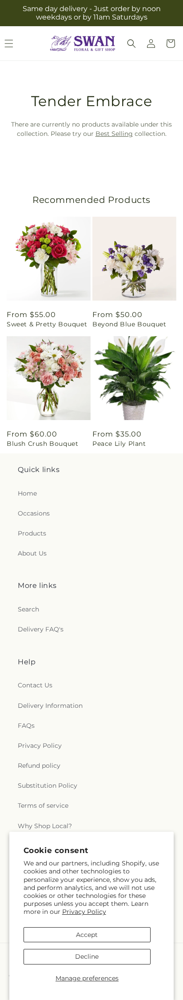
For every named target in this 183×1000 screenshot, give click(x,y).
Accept (87, 935)
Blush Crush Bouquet (42, 444)
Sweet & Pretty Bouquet (47, 324)
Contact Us (35, 685)
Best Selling (114, 134)
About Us (32, 553)
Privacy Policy (84, 912)
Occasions (34, 513)
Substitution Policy (47, 786)
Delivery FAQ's (41, 629)
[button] (131, 43)
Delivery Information (50, 706)
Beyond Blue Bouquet (129, 324)
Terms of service (43, 806)
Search (28, 609)
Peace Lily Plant (119, 444)
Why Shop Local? (45, 826)
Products (32, 533)
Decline (87, 956)
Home (27, 493)
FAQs (26, 726)
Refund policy (39, 766)
